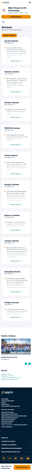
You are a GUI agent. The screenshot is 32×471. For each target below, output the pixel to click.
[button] (3, 22)
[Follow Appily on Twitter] (10, 458)
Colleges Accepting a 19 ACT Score (11, 377)
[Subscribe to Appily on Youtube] (27, 458)
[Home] (5, 2)
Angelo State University (9, 357)
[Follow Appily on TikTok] (21, 458)
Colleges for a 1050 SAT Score (9, 379)
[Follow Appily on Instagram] (4, 458)
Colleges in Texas (6, 374)
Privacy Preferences (6, 426)
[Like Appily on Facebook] (16, 458)
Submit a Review (9, 35)
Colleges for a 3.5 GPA (7, 376)
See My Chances (16, 17)
